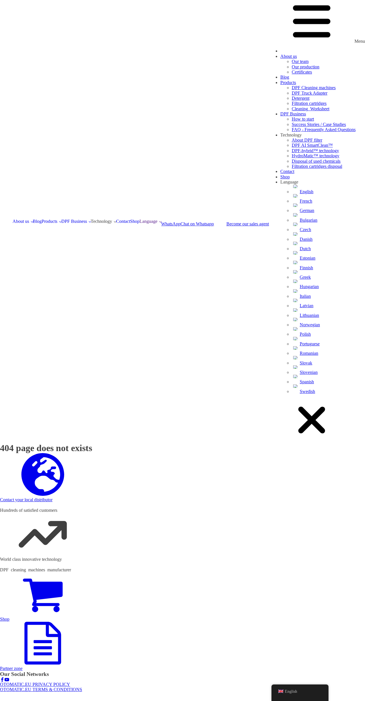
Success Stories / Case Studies (319, 124)
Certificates (302, 72)
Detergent (300, 98)
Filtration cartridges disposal (317, 166)
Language (148, 221)
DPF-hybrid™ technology (315, 150)
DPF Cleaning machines (314, 87)
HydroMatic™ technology (315, 155)
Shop (134, 221)
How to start (303, 119)
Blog (37, 221)
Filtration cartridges (309, 103)
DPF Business (74, 221)
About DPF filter (307, 140)
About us (21, 221)
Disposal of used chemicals (316, 161)
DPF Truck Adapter (309, 93)
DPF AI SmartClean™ (312, 145)
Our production (305, 66)
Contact (123, 221)
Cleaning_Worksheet (310, 108)
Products (49, 221)
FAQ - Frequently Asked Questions (324, 129)
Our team (300, 61)
